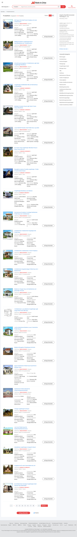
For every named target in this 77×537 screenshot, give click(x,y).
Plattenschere (62, 84)
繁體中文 (20, 525)
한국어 (61, 525)
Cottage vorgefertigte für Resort (21, 408)
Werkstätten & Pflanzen (64, 75)
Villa (60, 70)
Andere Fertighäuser (64, 77)
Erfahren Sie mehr (64, 49)
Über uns (11, 523)
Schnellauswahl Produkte (57, 523)
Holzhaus (61, 73)
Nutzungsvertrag (23, 523)
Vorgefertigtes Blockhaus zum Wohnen (23, 190)
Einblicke (66, 523)
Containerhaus (62, 59)
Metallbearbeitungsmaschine (66, 95)
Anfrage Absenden (48, 36)
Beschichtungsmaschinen (65, 100)
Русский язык (55, 525)
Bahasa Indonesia (47, 526)
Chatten (37, 513)
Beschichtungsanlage (64, 97)
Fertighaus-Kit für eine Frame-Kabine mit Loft (24, 465)
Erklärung (17, 523)
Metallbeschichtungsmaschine (66, 93)
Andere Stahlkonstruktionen (65, 82)
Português (44, 525)
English (9, 525)
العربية (65, 525)
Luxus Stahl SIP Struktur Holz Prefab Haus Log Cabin (26, 127)
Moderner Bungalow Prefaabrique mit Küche (24, 347)
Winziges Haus (62, 68)
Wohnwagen (62, 56)
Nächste (44, 505)
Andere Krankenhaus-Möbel (65, 104)
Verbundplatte (62, 80)
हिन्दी (75, 525)
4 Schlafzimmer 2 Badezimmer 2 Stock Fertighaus (25, 250)
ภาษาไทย (30, 526)
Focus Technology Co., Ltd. (37, 529)
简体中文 (14, 525)
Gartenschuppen (63, 61)
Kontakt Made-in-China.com (44, 523)
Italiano (49, 525)
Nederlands (70, 525)
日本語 (24, 525)
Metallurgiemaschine (64, 87)
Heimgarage (62, 63)
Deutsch (39, 525)
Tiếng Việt (40, 526)
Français (29, 525)
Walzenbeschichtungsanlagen (66, 102)
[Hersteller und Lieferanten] (38, 2)
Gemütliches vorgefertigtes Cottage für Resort (25, 447)
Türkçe (34, 526)
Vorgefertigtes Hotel (64, 66)
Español (34, 525)
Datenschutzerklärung (33, 523)
